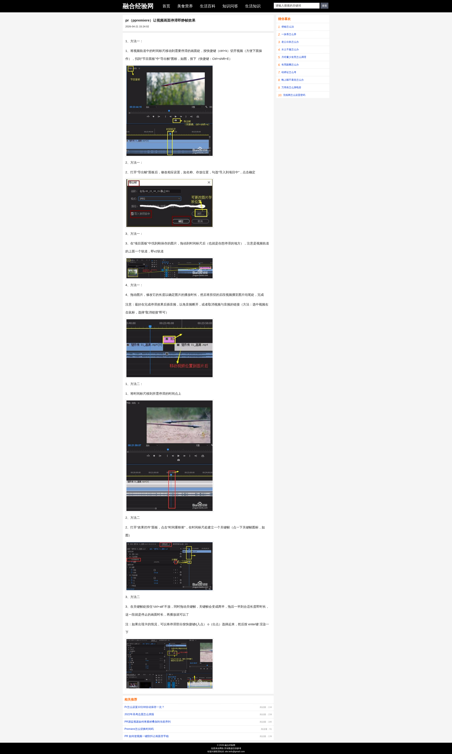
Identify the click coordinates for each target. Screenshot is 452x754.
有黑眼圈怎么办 (290, 64)
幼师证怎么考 (288, 72)
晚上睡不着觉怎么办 (292, 79)
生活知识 (253, 6)
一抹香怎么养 (288, 34)
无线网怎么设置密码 (294, 95)
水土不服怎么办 (290, 49)
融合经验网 (138, 5)
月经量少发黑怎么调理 (293, 57)
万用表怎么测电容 (291, 87)
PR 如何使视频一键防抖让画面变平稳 (146, 736)
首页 (166, 6)
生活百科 (207, 6)
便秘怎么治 (287, 26)
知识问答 (230, 6)
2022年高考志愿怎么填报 (139, 714)
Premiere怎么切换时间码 (139, 728)
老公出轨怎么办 (290, 41)
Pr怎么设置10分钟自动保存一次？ (144, 706)
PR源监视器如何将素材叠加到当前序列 (147, 721)
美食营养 (185, 6)
